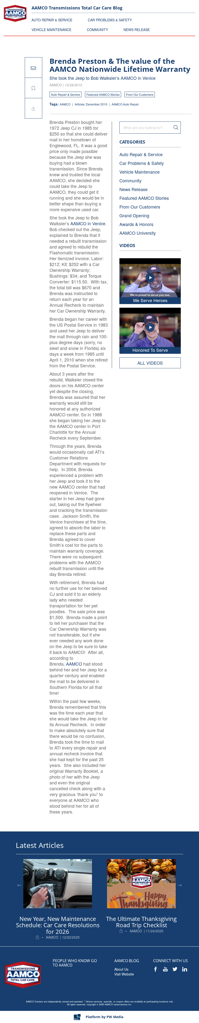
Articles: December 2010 (91, 104)
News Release (133, 189)
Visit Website (124, 974)
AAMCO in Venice (87, 223)
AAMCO (65, 104)
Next (179, 884)
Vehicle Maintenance (139, 172)
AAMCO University (137, 233)
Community (130, 180)
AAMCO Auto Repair (125, 104)
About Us (121, 969)
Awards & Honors (136, 224)
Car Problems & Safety (141, 163)
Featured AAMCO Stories (103, 94)
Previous (19, 884)
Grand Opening (134, 215)
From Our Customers (139, 94)
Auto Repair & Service (65, 94)
